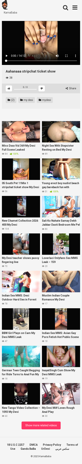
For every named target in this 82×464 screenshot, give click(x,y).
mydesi (46, 99)
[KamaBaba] (5, 5)
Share (72, 88)
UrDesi (45, 448)
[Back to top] (75, 456)
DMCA (34, 444)
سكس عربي (62, 448)
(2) (12, 99)
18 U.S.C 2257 (15, 444)
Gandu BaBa (28, 448)
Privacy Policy (52, 444)
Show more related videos (41, 425)
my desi (28, 99)
